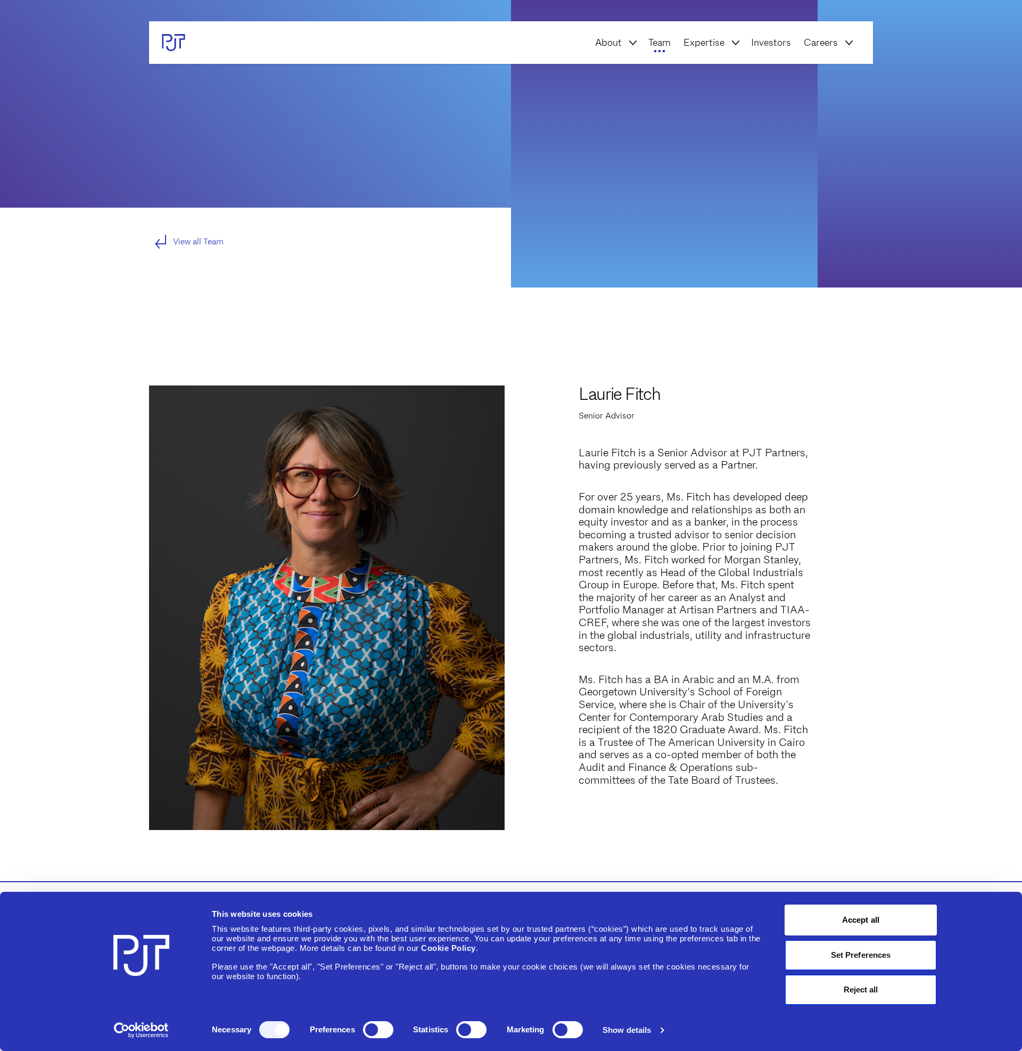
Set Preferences (861, 954)
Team (659, 42)
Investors (771, 42)
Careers (821, 42)
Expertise (703, 42)
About (608, 42)
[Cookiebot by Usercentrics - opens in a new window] (141, 1030)
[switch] (378, 1029)
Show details (627, 1029)
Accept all (860, 919)
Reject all (861, 989)
